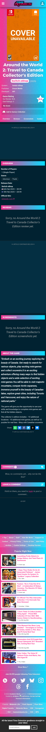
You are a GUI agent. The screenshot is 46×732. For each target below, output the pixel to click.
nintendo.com (7, 199)
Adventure (6, 179)
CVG (31, 712)
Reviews (17, 119)
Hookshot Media (15, 694)
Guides (39, 119)
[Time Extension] (23, 3)
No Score (6, 106)
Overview (6, 119)
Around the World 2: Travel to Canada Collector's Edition (23, 72)
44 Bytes (16, 696)
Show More (22, 667)
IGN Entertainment (34, 694)
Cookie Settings (20, 545)
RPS (37, 712)
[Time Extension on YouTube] (14, 681)
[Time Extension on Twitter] (23, 681)
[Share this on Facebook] (24, 428)
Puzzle (15, 179)
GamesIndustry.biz (20, 712)
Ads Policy (40, 541)
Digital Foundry (8, 708)
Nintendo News (22, 708)
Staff (18, 538)
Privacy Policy (15, 541)
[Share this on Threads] (33, 428)
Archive (8, 545)
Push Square (27, 704)
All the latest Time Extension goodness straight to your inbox (23, 721)
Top (5, 538)
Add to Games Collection (15, 112)
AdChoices (25, 696)
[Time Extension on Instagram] (41, 681)
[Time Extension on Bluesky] (32, 681)
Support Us (39, 538)
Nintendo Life (15, 704)
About (11, 538)
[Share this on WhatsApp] (15, 428)
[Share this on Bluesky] (20, 428)
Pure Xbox (38, 704)
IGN (31, 708)
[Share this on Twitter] (28, 428)
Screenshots (28, 119)
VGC (9, 712)
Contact (5, 541)
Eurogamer (39, 708)
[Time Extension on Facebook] (27, 687)
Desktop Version (34, 545)
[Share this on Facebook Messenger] (37, 428)
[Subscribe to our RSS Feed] (5, 681)
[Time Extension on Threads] (18, 687)
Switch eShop (17, 86)
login (31, 491)
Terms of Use (28, 541)
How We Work (27, 538)
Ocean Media (17, 89)
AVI (13, 92)
